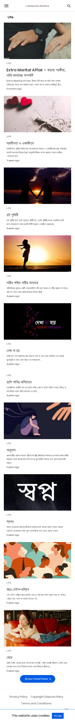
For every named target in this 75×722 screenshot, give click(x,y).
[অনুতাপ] (37, 420)
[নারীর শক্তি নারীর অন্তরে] (37, 253)
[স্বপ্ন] (37, 492)
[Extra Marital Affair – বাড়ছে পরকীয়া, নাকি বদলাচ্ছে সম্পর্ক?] (37, 41)
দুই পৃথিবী (12, 215)
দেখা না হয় (13, 350)
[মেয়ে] (37, 628)
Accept (58, 715)
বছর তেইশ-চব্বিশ (18, 589)
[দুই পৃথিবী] (37, 186)
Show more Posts (36, 679)
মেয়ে (9, 657)
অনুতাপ (11, 450)
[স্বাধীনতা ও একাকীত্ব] (37, 114)
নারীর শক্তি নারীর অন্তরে (22, 282)
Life (9, 63)
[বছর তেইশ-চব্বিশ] (37, 560)
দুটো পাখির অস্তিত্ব (19, 382)
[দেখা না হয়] (37, 321)
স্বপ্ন (10, 521)
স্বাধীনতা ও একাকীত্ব (20, 143)
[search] (69, 6)
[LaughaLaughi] (37, 6)
